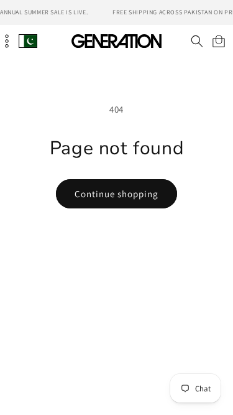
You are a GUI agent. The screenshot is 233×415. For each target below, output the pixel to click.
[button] (197, 41)
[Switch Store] (28, 40)
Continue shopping (116, 194)
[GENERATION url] (117, 40)
